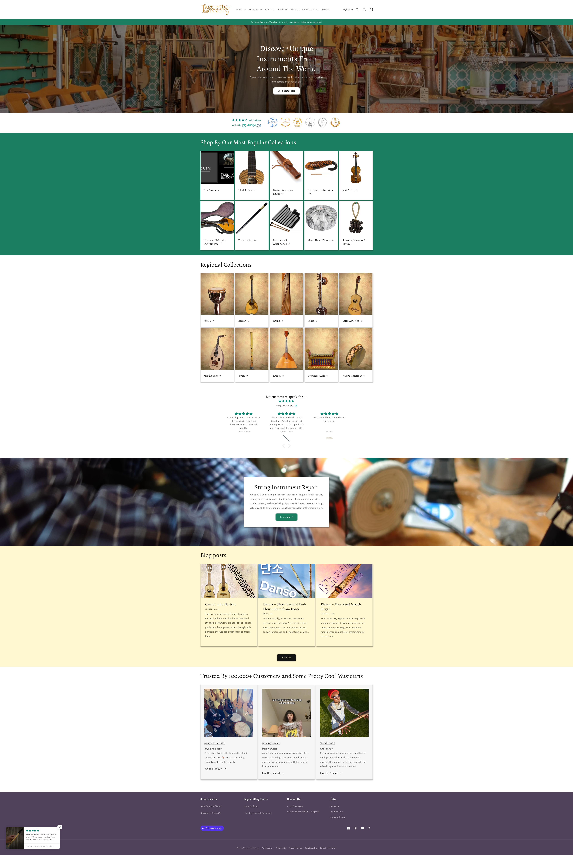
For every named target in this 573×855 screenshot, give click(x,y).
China (276, 321)
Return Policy (337, 812)
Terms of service (295, 848)
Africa (207, 321)
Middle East (211, 375)
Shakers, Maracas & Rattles (354, 242)
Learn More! (286, 517)
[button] (240, 9)
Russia (277, 375)
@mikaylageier (271, 743)
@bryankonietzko (214, 743)
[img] (286, 401)
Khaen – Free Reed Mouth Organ (341, 606)
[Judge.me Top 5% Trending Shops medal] (322, 122)
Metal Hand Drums (319, 240)
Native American (352, 375)
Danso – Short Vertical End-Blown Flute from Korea (285, 606)
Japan (241, 375)
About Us (335, 806)
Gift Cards (210, 190)
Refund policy (267, 848)
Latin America (350, 321)
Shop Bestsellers (286, 91)
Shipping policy (311, 848)
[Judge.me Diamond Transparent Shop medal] (273, 122)
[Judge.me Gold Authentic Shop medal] (285, 122)
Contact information (328, 848)
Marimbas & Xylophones (280, 242)
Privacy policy (281, 848)
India (311, 321)
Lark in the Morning (251, 848)
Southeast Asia (316, 375)
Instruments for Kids (320, 190)
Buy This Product (213, 769)
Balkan (242, 321)
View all (286, 657)
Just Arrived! (350, 190)
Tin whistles (245, 240)
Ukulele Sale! (246, 190)
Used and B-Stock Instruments (214, 242)
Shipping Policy (338, 817)
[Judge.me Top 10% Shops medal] (335, 122)
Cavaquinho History (220, 604)
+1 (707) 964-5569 (295, 806)
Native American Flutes (283, 191)
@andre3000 (327, 743)
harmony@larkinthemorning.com (303, 812)
